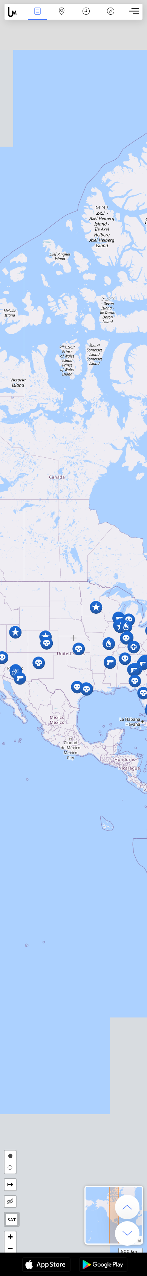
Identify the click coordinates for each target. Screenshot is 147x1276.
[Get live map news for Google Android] (103, 1265)
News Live (37, 16)
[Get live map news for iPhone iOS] (46, 1265)
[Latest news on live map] (15, 12)
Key (110, 16)
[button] (19, 678)
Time (86, 16)
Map (61, 16)
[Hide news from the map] (10, 1201)
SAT (12, 1219)
